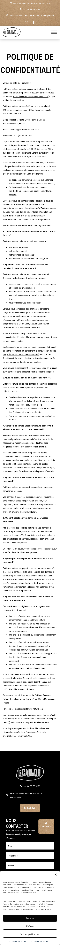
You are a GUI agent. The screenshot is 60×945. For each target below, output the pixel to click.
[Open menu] (54, 32)
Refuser (30, 926)
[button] (55, 874)
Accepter (30, 918)
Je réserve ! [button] (30, 807)
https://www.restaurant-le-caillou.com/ (30, 96)
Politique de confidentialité (18, 941)
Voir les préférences (30, 934)
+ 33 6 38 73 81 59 (32, 9)
